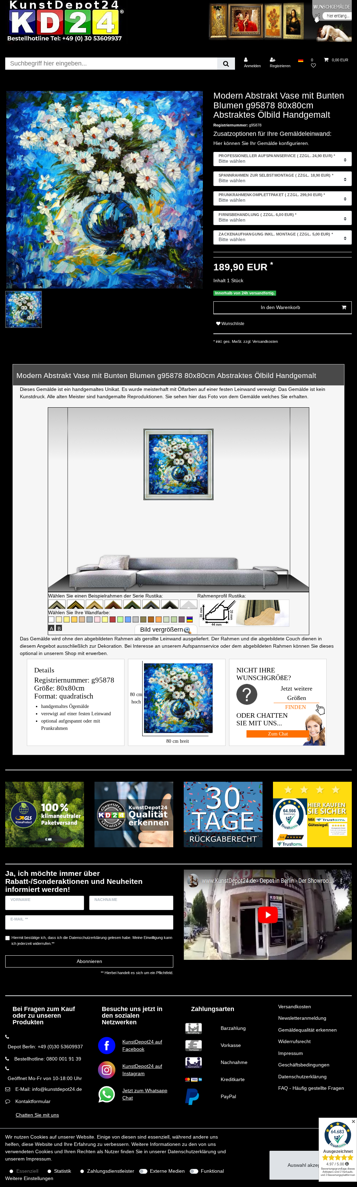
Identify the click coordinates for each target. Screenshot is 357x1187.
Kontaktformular (33, 1101)
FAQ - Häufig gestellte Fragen (311, 1088)
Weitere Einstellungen (29, 1178)
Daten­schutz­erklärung (192, 1151)
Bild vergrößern (161, 629)
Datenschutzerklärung (302, 1076)
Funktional (212, 1171)
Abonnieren (89, 961)
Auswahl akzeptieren (310, 1165)
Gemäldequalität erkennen (307, 1030)
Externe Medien (167, 1171)
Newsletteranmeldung (302, 1018)
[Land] (300, 60)
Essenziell (27, 1171)
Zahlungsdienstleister (110, 1171)
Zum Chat (278, 734)
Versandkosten (294, 1006)
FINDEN (295, 707)
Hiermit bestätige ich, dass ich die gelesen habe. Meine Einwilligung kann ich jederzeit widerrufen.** (92, 940)
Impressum (290, 1053)
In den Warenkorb (280, 307)
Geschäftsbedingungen (303, 1064)
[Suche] (226, 63)
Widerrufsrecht (294, 1041)
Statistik (62, 1171)
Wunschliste (232, 323)
